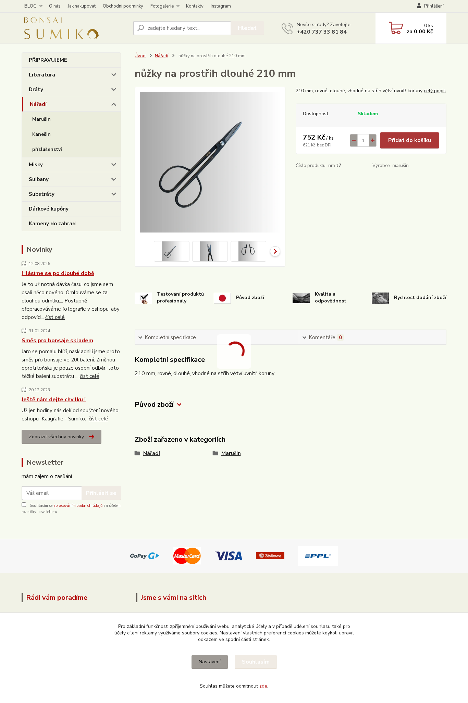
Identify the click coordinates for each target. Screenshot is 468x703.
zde (263, 686)
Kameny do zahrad (52, 223)
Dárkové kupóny (49, 208)
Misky (36, 164)
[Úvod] (75, 28)
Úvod (140, 56)
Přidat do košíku (409, 140)
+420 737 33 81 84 (322, 32)
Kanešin (41, 134)
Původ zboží (154, 404)
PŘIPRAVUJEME (48, 60)
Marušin (41, 119)
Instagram (221, 6)
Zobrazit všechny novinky (56, 436)
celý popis (435, 90)
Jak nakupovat (82, 6)
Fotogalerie (162, 6)
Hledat (247, 28)
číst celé (55, 317)
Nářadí (38, 104)
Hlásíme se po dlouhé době (58, 273)
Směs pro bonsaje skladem (57, 340)
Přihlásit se (101, 493)
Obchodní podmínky (123, 6)
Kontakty (195, 6)
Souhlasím (256, 662)
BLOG (30, 6)
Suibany (39, 179)
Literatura (42, 74)
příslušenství (47, 149)
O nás (55, 6)
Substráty (41, 194)
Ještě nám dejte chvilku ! (54, 399)
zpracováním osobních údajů (77, 505)
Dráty (36, 89)
